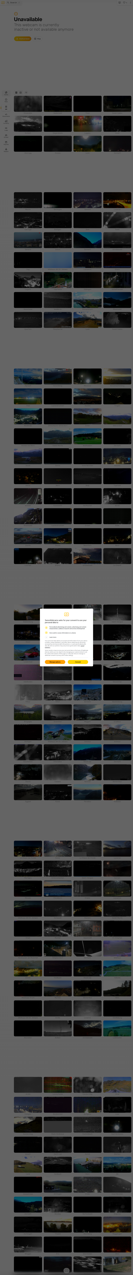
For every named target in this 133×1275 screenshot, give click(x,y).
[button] (66, 637)
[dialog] (66, 637)
